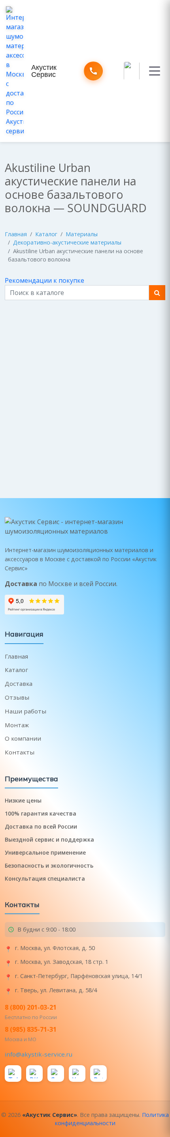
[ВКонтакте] (34, 1073)
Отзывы (17, 697)
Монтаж (17, 725)
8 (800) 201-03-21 (31, 1007)
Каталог (46, 234)
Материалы (82, 234)
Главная (16, 234)
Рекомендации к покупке (44, 280)
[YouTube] (77, 1073)
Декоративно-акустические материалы (67, 242)
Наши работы (25, 711)
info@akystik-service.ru (38, 1054)
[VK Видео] (98, 1073)
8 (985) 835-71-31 (31, 1029)
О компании (23, 738)
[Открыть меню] (154, 71)
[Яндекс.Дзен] (55, 1073)
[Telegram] (13, 1073)
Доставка (18, 683)
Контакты (19, 752)
